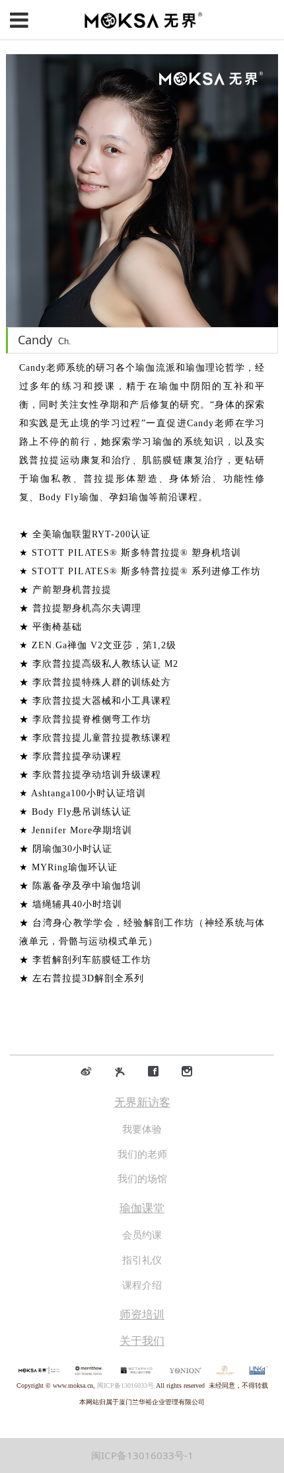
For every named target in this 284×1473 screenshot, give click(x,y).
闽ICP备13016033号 (125, 1385)
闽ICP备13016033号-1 (142, 1455)
